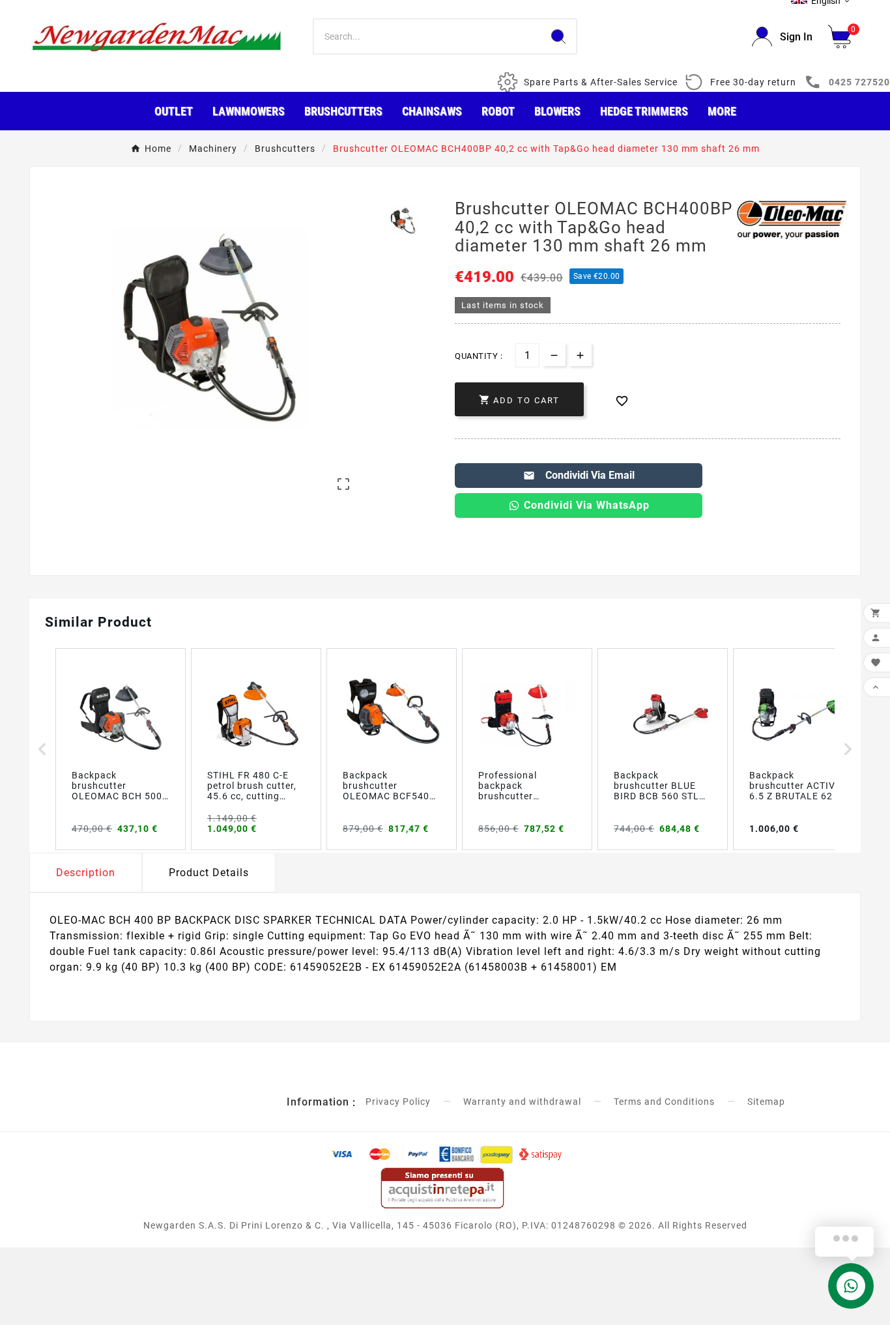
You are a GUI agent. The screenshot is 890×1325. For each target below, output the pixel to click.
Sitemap (766, 1101)
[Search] (558, 36)
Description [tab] (85, 872)
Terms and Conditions (664, 1101)
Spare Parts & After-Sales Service (601, 82)
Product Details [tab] (209, 872)
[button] (42, 749)
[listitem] (120, 749)
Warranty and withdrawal (522, 1101)
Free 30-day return (753, 82)
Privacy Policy (398, 1101)
